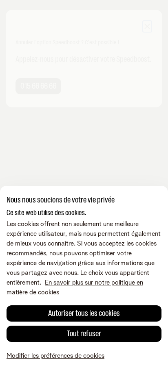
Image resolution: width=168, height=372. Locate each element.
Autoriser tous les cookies (84, 313)
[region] (84, 279)
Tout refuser (84, 333)
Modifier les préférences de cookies (55, 355)
